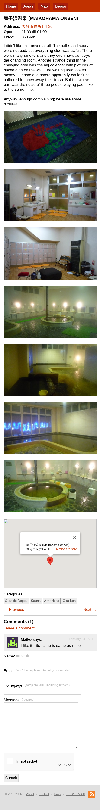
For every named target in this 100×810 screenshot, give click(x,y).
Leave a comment (19, 628)
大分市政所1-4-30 (37, 26)
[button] (50, 561)
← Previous (14, 609)
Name (9, 656)
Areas (28, 6)
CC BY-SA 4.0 (75, 794)
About (30, 794)
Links (57, 794)
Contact (44, 794)
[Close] (74, 537)
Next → (90, 609)
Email (8, 670)
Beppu (60, 6)
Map (44, 6)
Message (11, 700)
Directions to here (65, 549)
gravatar (63, 670)
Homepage (13, 685)
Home (11, 6)
